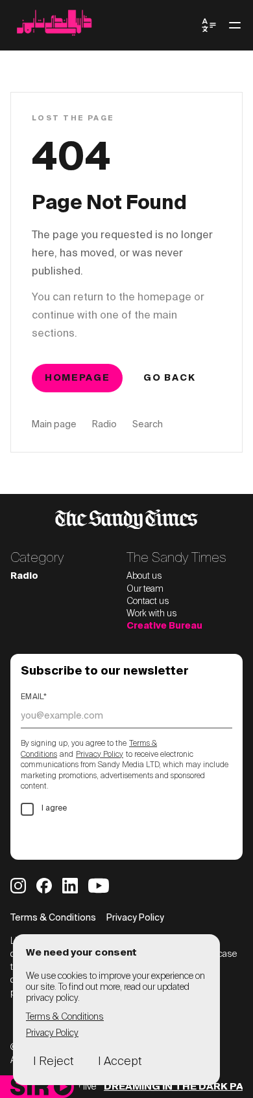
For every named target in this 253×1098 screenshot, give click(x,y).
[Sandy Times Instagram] (18, 885)
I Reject (53, 1062)
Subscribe (61, 837)
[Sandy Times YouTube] (98, 885)
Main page (54, 424)
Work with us (151, 613)
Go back (169, 378)
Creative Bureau (164, 626)
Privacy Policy (99, 755)
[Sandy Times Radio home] (29, 1086)
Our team (144, 589)
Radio (104, 424)
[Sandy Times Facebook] (44, 885)
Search (147, 424)
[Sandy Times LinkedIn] (70, 885)
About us (144, 576)
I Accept (119, 1062)
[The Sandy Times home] (105, 25)
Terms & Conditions (53, 918)
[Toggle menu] (235, 25)
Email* (34, 697)
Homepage (77, 378)
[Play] (62, 1086)
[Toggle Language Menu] (209, 25)
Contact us (147, 601)
